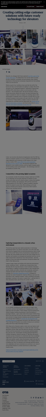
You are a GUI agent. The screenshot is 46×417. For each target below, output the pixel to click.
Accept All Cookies (30, 6)
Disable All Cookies (40, 6)
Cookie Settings (4, 6)
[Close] (44, 2)
